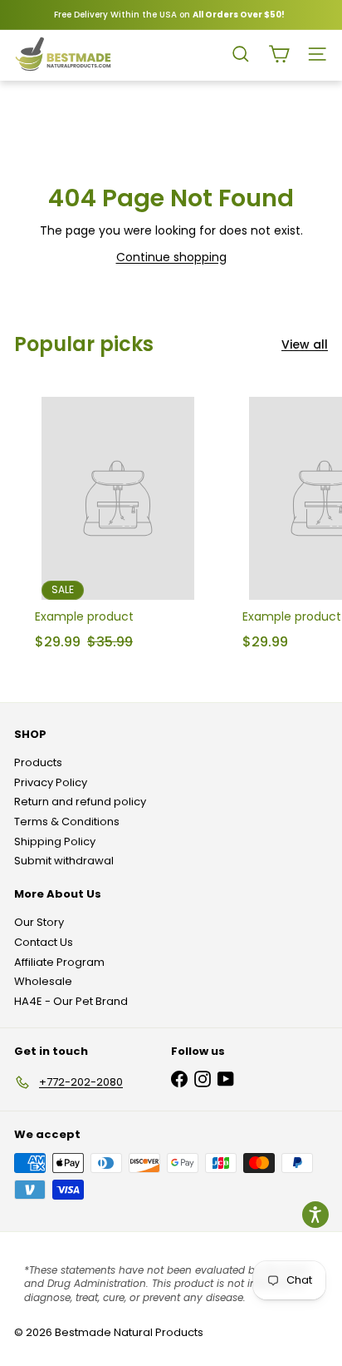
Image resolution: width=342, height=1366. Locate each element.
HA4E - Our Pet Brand (71, 1001)
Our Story (39, 922)
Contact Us (43, 942)
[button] (315, 1214)
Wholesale (43, 981)
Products (38, 762)
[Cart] (279, 54)
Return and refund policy (80, 801)
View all (304, 345)
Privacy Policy (50, 782)
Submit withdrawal (64, 861)
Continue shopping (171, 257)
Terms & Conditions (67, 821)
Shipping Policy (54, 841)
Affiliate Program (59, 962)
